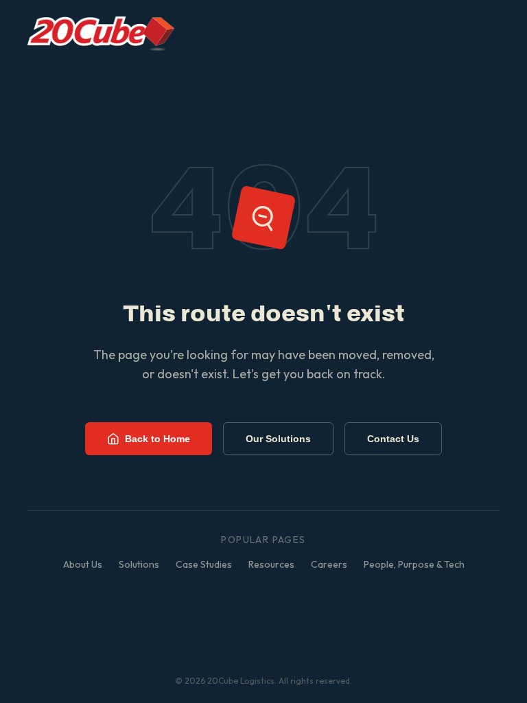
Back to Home (157, 438)
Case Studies (204, 564)
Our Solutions (278, 438)
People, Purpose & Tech (414, 564)
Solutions (139, 564)
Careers (329, 564)
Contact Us (393, 438)
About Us (82, 564)
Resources (271, 564)
